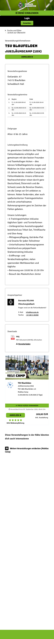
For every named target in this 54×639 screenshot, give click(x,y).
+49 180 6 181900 (32, 315)
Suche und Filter (14, 31)
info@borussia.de (32, 312)
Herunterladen (24, 344)
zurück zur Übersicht (16, 32)
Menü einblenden (28, 13)
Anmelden (27, 23)
